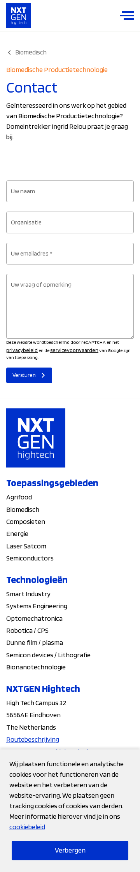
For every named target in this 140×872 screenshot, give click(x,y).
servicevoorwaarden (74, 350)
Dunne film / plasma (34, 642)
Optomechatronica (34, 618)
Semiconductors (30, 558)
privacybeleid (22, 350)
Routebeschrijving (32, 739)
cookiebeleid (27, 827)
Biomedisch (22, 509)
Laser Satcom (26, 546)
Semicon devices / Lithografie (48, 655)
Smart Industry (28, 594)
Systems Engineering (36, 606)
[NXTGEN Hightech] (18, 15)
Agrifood (19, 497)
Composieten (25, 521)
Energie (17, 533)
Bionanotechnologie (36, 667)
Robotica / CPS (27, 630)
